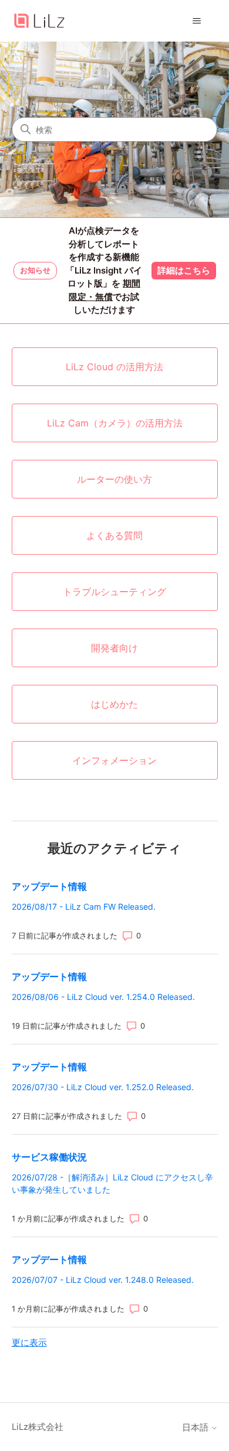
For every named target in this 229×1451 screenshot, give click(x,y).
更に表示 (29, 1342)
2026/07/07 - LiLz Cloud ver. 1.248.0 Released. (103, 1280)
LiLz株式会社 (37, 1426)
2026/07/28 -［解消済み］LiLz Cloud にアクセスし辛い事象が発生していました (112, 1183)
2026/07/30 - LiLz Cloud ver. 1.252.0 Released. (103, 1087)
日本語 (196, 1427)
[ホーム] (39, 21)
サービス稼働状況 (49, 1157)
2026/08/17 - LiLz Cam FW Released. (84, 906)
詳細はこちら (183, 270)
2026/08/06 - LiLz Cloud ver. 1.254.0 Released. (103, 997)
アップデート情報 (49, 886)
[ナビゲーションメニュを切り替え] (197, 21)
